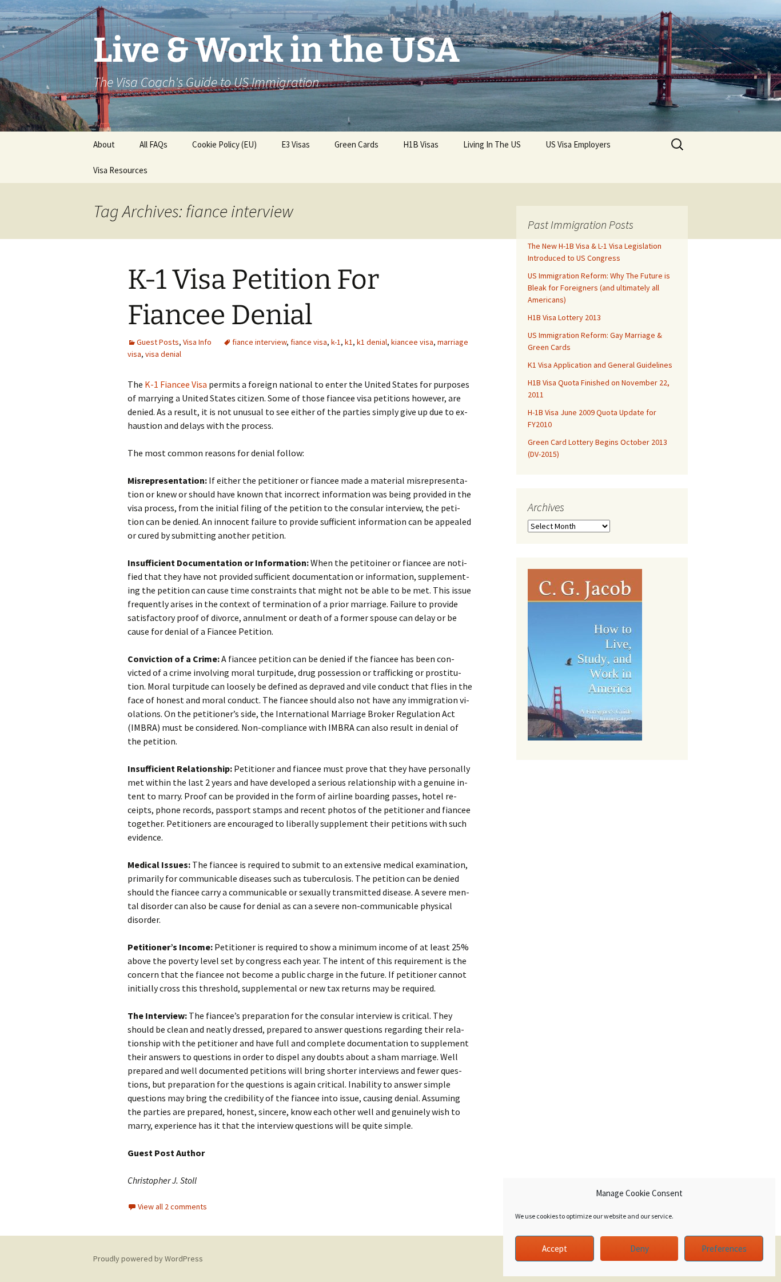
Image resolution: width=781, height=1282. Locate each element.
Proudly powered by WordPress (148, 1258)
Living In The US (492, 144)
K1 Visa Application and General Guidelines (600, 365)
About (104, 144)
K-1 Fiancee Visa (176, 384)
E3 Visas (295, 144)
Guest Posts (158, 342)
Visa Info (197, 342)
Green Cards (356, 144)
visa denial (163, 354)
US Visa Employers (578, 144)
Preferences (724, 1248)
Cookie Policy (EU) (224, 144)
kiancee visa (412, 342)
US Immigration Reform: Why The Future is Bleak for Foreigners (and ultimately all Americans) (599, 287)
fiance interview (259, 342)
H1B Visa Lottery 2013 (564, 317)
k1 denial (372, 342)
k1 (349, 342)
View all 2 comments (172, 1206)
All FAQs (154, 144)
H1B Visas (421, 144)
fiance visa (308, 342)
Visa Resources (120, 170)
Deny (639, 1248)
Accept (554, 1248)
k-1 (336, 342)
